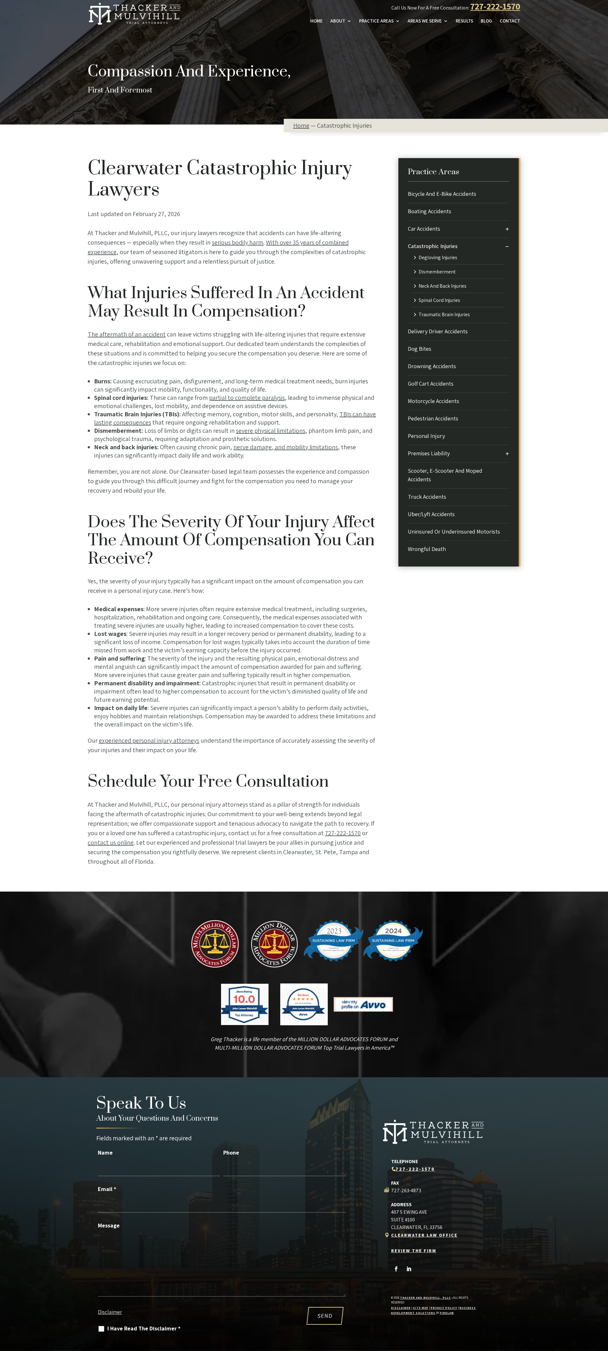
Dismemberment (437, 271)
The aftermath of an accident (127, 334)
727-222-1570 (495, 6)
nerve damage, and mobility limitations (285, 447)
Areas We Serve (425, 21)
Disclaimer (110, 1312)
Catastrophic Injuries (433, 246)
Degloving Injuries (438, 257)
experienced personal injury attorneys (149, 740)
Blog (486, 21)
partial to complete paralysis (247, 398)
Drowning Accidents (432, 366)
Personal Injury (426, 435)
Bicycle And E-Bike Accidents (442, 193)
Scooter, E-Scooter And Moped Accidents (445, 475)
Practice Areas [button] (376, 21)
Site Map (420, 1308)
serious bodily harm (237, 242)
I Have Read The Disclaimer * (143, 1328)
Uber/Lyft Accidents (431, 514)
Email (107, 1189)
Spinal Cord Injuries (439, 300)
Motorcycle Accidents (433, 401)
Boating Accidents (429, 211)
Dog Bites (419, 348)
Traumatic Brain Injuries (444, 314)
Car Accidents (424, 228)
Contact (510, 21)
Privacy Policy (444, 1308)
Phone (231, 1152)
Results (464, 21)
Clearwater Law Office (424, 1235)
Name (105, 1152)
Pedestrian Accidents (433, 418)
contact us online (111, 842)
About (337, 21)
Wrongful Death (427, 549)
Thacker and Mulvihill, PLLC (425, 1298)
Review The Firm (413, 1250)
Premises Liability (429, 453)
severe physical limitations (270, 430)
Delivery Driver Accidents (438, 331)
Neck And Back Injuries (442, 286)
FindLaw (447, 1313)
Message (109, 1225)
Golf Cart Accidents (430, 383)
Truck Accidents (427, 496)
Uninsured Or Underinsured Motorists (454, 531)
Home (316, 21)
